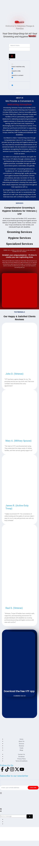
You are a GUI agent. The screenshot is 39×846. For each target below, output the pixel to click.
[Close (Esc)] (16, 842)
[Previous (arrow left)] (2, 845)
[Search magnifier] (12, 56)
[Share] (11, 842)
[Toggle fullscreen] (7, 842)
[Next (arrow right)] (7, 845)
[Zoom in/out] (2, 842)
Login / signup (19, 22)
